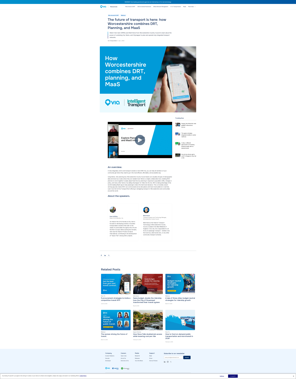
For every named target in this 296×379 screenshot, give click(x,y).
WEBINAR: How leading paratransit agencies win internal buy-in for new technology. (148, 2)
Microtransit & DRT (113, 15)
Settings (222, 376)
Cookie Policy (83, 375)
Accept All (232, 376)
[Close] (293, 376)
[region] (148, 376)
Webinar (123, 15)
